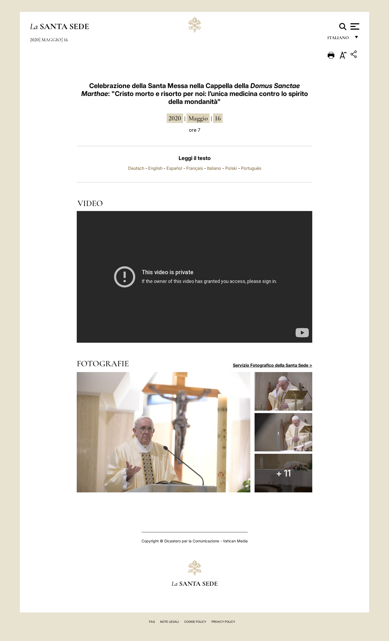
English (155, 168)
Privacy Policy (223, 622)
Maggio (51, 40)
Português (251, 168)
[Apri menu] (354, 26)
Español (174, 168)
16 (66, 40)
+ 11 (283, 473)
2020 (34, 40)
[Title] (354, 55)
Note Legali (169, 622)
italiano (339, 39)
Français (194, 168)
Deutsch (136, 168)
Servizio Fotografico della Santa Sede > (272, 365)
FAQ (152, 622)
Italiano (214, 168)
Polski (231, 168)
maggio (198, 118)
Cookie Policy (195, 622)
